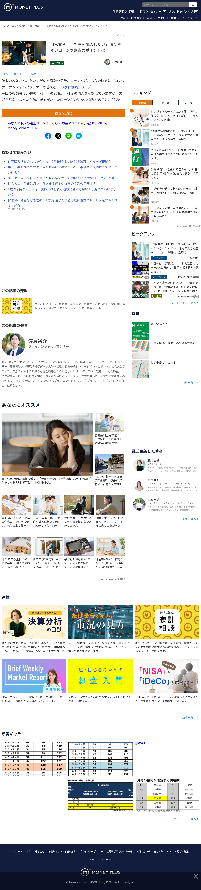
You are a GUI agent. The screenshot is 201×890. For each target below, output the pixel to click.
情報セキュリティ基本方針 (62, 851)
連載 (132, 11)
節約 (5, 73)
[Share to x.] (58, 136)
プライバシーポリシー (91, 851)
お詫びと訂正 (182, 851)
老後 (149, 18)
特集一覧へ (189, 382)
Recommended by (109, 579)
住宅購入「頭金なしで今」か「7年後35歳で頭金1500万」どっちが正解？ (59, 161)
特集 (142, 11)
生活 (123, 18)
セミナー (157, 11)
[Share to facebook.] (48, 136)
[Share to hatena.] (79, 136)
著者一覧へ (189, 518)
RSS (169, 851)
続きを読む (63, 113)
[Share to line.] (68, 136)
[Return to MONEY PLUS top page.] (23, 7)
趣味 (173, 18)
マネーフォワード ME (100, 859)
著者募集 (158, 851)
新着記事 (118, 11)
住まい (161, 18)
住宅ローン (20, 73)
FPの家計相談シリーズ (73, 86)
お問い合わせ (143, 851)
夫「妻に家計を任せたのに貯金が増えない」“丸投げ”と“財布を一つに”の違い (63, 178)
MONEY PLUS (9, 25)
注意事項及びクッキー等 (119, 851)
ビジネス (136, 18)
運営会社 (39, 851)
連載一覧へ (189, 717)
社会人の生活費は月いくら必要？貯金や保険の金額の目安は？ (52, 183)
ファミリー (188, 18)
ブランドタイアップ (182, 11)
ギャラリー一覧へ (185, 818)
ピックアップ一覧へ (183, 302)
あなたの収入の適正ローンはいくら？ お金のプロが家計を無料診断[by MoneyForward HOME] (57, 125)
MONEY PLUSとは (22, 851)
